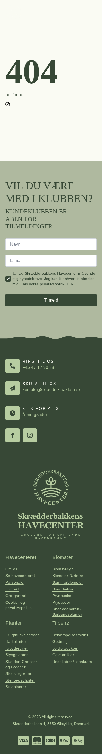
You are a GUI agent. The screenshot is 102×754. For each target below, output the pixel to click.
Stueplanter (15, 687)
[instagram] (30, 435)
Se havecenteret (20, 575)
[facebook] (12, 435)
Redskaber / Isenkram (72, 661)
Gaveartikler (63, 655)
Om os (11, 569)
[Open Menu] (93, 12)
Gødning (60, 641)
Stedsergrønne (18, 673)
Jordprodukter (65, 648)
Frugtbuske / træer (22, 635)
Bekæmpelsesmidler (70, 635)
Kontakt (12, 589)
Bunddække (63, 589)
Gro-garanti (15, 595)
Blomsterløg (63, 569)
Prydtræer (61, 602)
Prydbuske (62, 595)
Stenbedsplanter (20, 680)
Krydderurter (16, 648)
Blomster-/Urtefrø (68, 575)
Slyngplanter (16, 655)
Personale (14, 582)
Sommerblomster (67, 582)
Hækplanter (15, 641)
